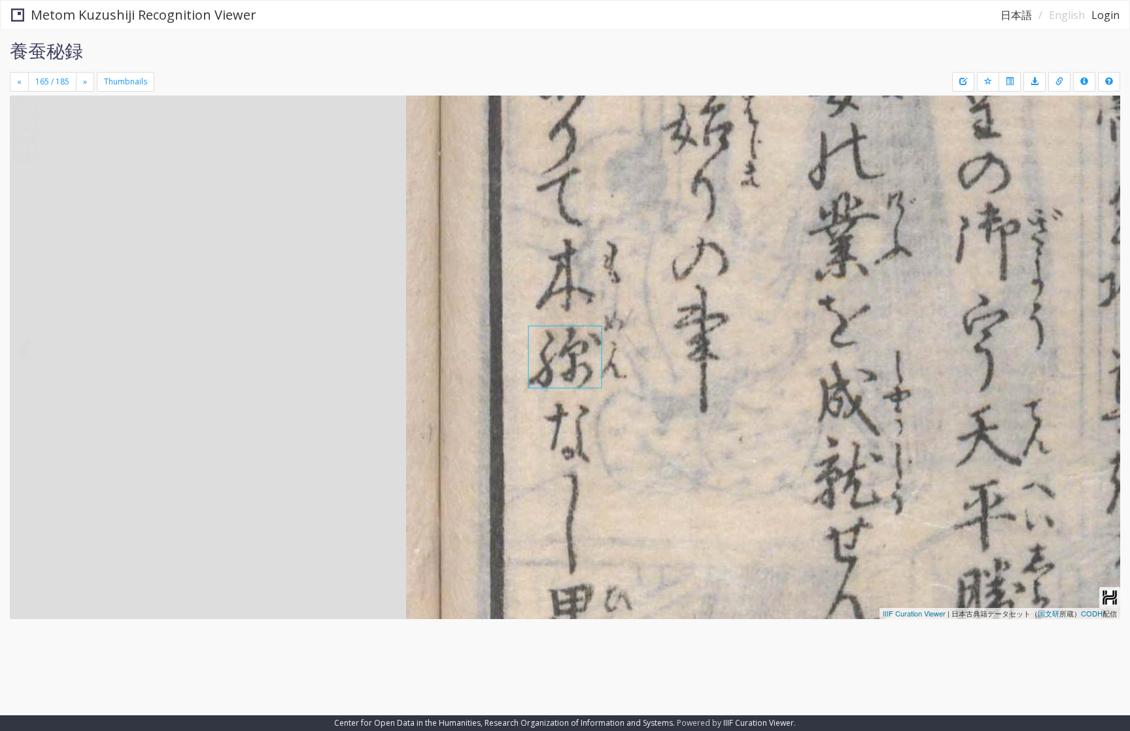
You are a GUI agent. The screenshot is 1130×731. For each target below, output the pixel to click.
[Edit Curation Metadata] (963, 82)
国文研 (1048, 613)
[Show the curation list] (1010, 82)
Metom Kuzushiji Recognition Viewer (143, 15)
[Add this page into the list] (988, 82)
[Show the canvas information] (1059, 82)
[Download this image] (1034, 82)
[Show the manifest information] (1084, 82)
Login (1105, 15)
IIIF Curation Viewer (914, 613)
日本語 (1016, 15)
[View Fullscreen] (24, 151)
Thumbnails (125, 81)
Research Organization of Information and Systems (579, 722)
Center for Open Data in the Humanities (407, 722)
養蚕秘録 (46, 50)
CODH (1092, 613)
